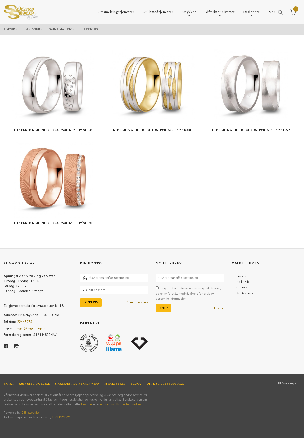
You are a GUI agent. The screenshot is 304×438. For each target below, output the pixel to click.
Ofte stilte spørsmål (165, 384)
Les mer (219, 308)
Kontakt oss (244, 293)
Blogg (136, 384)
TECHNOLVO (61, 417)
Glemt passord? (137, 302)
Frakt (9, 384)
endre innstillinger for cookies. (121, 404)
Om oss (241, 287)
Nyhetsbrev (115, 384)
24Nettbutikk (30, 413)
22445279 (24, 322)
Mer (271, 12)
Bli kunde (243, 281)
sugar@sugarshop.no (31, 328)
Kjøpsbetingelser (34, 384)
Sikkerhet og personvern (77, 384)
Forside (241, 276)
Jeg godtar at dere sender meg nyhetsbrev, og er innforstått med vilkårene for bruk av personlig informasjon (188, 293)
